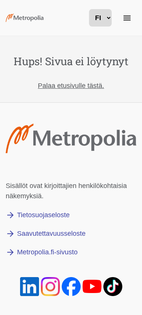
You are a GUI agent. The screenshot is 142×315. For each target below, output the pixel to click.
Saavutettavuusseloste (51, 233)
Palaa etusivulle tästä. (71, 85)
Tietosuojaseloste (43, 215)
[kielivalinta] (100, 18)
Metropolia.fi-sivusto (47, 252)
